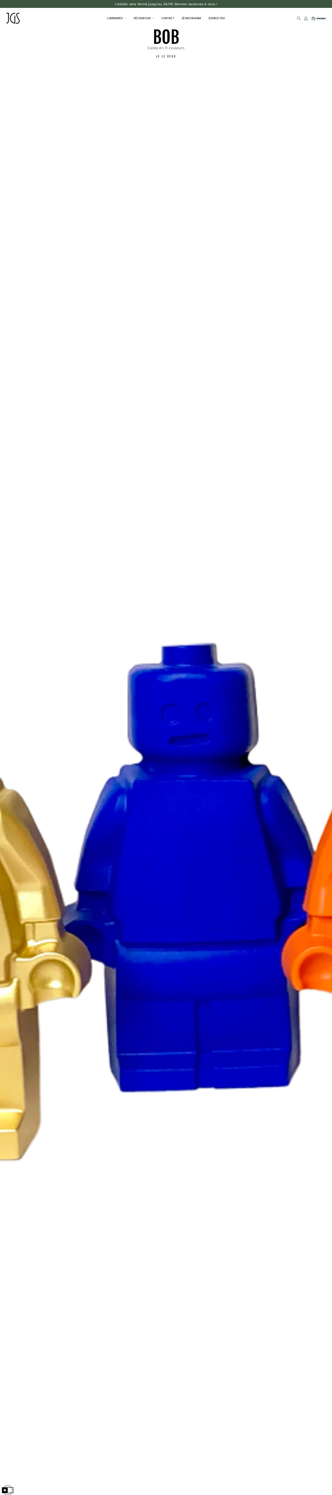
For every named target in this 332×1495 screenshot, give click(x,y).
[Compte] (306, 18)
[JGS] (13, 18)
